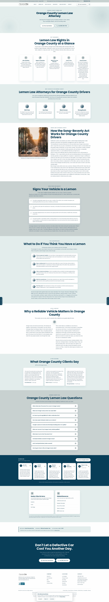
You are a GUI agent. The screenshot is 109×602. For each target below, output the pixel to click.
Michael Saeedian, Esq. (45, 528)
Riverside (64, 583)
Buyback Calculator (61, 503)
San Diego (33, 507)
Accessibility (85, 590)
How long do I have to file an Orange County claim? (54, 448)
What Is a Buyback (60, 508)
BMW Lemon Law (60, 510)
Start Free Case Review (48, 560)
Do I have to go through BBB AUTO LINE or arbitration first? (54, 415)
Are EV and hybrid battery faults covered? (54, 443)
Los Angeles (64, 576)
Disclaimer (76, 590)
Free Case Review (48, 25)
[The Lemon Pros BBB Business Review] (24, 584)
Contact (70, 4)
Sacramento (64, 584)
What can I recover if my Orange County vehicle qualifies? (54, 429)
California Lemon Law (60, 345)
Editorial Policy (57, 530)
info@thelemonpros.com (82, 577)
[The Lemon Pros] (23, 4)
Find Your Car (48, 4)
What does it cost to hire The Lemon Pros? (54, 434)
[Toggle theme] (89, 4)
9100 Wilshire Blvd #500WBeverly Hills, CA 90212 (82, 580)
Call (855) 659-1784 (62, 25)
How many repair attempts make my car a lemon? (54, 420)
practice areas (59, 348)
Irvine (32, 504)
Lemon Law (40, 4)
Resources (55, 4)
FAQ (62, 347)
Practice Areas (49, 583)
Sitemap (89, 590)
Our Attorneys (49, 577)
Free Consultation (82, 4)
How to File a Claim (61, 505)
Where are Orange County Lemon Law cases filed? (54, 410)
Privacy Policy (65, 590)
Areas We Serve (62, 4)
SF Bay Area (64, 581)
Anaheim (32, 502)
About (35, 4)
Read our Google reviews (83, 459)
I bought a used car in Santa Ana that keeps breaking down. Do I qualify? (54, 424)
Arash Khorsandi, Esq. (29, 528)
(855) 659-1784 (80, 576)
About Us (48, 576)
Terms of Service (71, 590)
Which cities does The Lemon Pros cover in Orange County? (54, 406)
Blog (47, 579)
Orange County (65, 577)
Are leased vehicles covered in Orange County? (54, 438)
